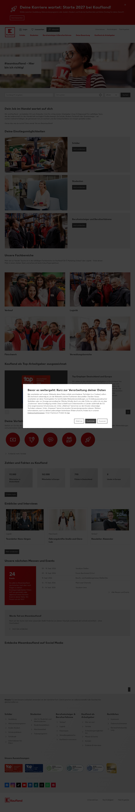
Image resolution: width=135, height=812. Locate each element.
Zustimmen (90, 421)
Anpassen (102, 421)
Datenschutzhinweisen (36, 413)
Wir (29, 394)
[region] (67, 406)
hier (68, 413)
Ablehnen (79, 421)
